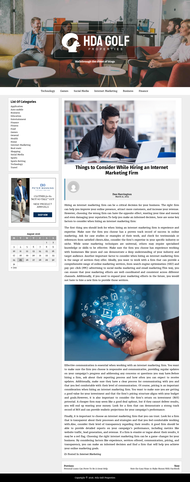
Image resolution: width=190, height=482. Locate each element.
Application (17, 106)
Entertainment (18, 119)
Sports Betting (18, 161)
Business (128, 90)
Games (64, 90)
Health (14, 138)
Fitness (14, 125)
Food (13, 129)
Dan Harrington (122, 194)
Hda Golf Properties (105, 477)
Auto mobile (17, 109)
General (15, 135)
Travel (14, 167)
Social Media (81, 90)
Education (16, 116)
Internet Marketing (105, 90)
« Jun (14, 267)
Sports (14, 158)
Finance (143, 90)
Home (14, 141)
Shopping (15, 151)
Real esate (16, 148)
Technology (48, 90)
